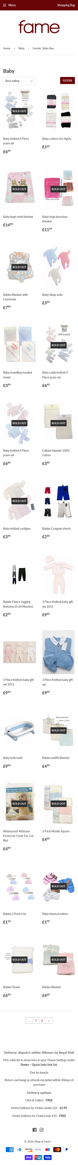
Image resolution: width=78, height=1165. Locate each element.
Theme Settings (57, 1060)
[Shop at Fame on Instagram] (42, 1130)
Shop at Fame (43, 1141)
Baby (22, 48)
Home (6, 48)
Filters (67, 80)
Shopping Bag (66, 5)
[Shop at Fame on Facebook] (34, 1130)
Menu (12, 5)
